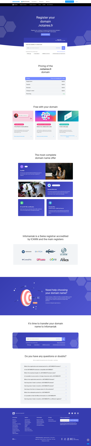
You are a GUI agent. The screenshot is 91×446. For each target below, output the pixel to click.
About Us (14, 419)
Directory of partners (40, 422)
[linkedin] (75, 413)
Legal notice (37, 439)
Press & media (15, 425)
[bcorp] (62, 439)
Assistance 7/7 (27, 419)
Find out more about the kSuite (42, 136)
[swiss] (68, 439)
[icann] (65, 439)
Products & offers (15, 429)
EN (14, 439)
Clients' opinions (15, 433)
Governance (14, 421)
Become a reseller (40, 419)
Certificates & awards (52, 421)
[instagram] (78, 413)
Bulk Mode (58, 339)
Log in (77, 1)
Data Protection (43, 439)
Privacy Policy (49, 439)
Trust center (52, 437)
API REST (26, 425)
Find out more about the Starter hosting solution (67, 136)
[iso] (71, 439)
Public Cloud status (28, 429)
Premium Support (28, 422)
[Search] (63, 1)
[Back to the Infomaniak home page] (16, 1)
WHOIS (26, 426)
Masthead (14, 432)
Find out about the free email (19, 136)
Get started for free (69, 1)
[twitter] (72, 413)
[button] (45, 366)
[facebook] (69, 413)
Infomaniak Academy (40, 425)
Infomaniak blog (15, 426)
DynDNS (44, 4)
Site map (53, 439)
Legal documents (46, 437)
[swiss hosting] (76, 439)
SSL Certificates (50, 4)
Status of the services (29, 430)
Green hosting (50, 419)
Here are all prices (45, 34)
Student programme (16, 430)
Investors (14, 422)
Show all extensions (61, 51)
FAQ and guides (27, 421)
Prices (40, 4)
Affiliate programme (40, 421)
